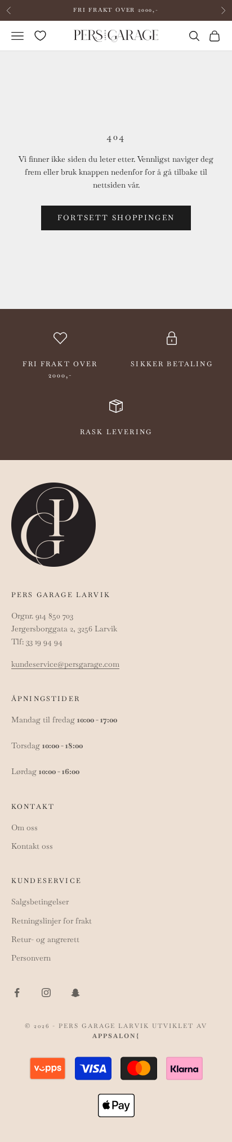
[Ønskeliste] (40, 35)
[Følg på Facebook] (17, 992)
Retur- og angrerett (45, 939)
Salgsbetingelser (40, 902)
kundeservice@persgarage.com (65, 664)
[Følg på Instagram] (46, 992)
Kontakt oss (32, 846)
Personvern (31, 958)
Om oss (24, 827)
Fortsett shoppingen (116, 217)
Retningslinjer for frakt (51, 921)
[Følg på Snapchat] (75, 992)
